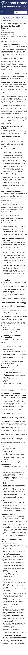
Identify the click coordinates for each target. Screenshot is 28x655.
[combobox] (20, 12)
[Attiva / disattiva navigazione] (2, 12)
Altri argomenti (11, 34)
